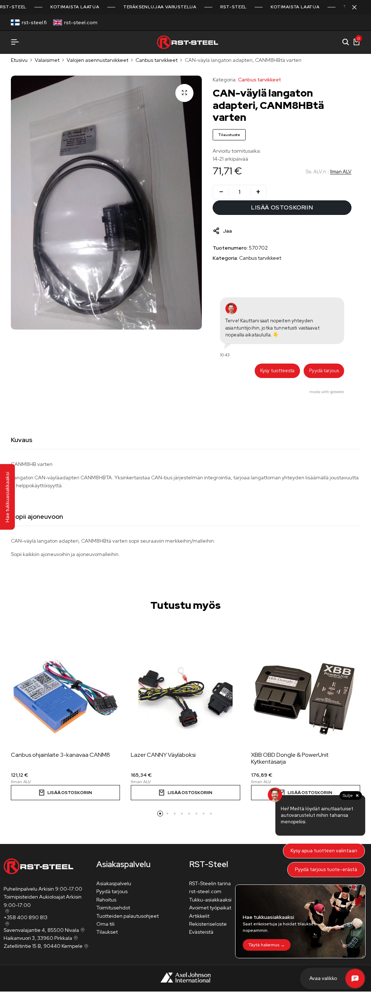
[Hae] (345, 42)
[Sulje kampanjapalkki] (358, 7)
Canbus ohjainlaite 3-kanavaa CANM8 (60, 754)
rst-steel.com (80, 22)
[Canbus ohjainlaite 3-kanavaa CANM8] (65, 698)
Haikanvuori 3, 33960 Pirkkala (38, 938)
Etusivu (19, 60)
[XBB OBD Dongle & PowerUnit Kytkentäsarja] (305, 698)
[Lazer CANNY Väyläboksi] (185, 698)
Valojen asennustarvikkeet (97, 60)
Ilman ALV (340, 172)
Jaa (227, 231)
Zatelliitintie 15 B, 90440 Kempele (43, 946)
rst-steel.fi (34, 22)
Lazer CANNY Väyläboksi (163, 754)
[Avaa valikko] (15, 42)
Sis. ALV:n (316, 172)
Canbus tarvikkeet (157, 60)
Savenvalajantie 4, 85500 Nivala (41, 930)
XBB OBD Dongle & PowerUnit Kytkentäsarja (290, 758)
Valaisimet (47, 60)
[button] (65, 792)
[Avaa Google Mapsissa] (6, 911)
